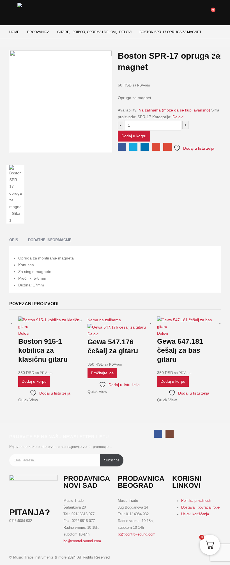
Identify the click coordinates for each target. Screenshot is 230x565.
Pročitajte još (102, 373)
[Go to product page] (50, 323)
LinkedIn (145, 147)
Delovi (178, 117)
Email (167, 147)
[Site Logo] (37, 12)
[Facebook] (158, 434)
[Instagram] (169, 434)
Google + (156, 147)
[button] (196, 12)
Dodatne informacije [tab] (50, 240)
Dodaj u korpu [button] (34, 381)
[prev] (208, 55)
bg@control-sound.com (82, 541)
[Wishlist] (186, 12)
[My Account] (177, 12)
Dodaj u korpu (133, 136)
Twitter (133, 147)
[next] (217, 55)
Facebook (122, 147)
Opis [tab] (13, 240)
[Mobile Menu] (13, 10)
